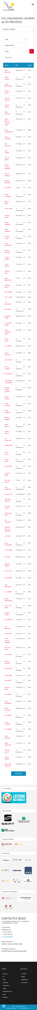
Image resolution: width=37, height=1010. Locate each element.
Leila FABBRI (8, 694)
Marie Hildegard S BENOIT (8, 332)
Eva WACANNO (8, 675)
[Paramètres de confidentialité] (3, 1006)
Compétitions (6, 985)
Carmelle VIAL (8, 494)
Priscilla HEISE (9, 297)
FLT (3, 976)
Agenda (23, 976)
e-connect (18, 1008)
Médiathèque (24, 979)
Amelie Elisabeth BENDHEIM (7, 166)
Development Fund (7, 991)
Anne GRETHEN (9, 619)
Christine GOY (8, 571)
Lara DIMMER (8, 729)
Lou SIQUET (8, 536)
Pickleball (5, 997)
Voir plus (18, 773)
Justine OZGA (8, 633)
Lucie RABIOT (8, 346)
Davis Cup (5, 973)
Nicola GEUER (8, 466)
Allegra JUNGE (8, 208)
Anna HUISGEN (8, 374)
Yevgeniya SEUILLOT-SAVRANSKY (8, 529)
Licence (30, 65)
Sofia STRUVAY (9, 668)
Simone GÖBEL (8, 445)
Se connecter (24, 982)
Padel (4, 994)
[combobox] (15, 45)
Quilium (29, 1008)
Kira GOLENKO (8, 578)
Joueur (6, 65)
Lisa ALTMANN (8, 550)
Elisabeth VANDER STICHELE (7, 389)
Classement (5, 982)
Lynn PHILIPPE (8, 360)
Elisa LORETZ (8, 715)
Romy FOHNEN (8, 292)
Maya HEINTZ (8, 680)
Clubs (4, 979)
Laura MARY (8, 187)
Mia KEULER (8, 309)
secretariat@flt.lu (8, 937)
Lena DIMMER (8, 591)
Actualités (23, 973)
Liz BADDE (7, 557)
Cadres (4, 988)
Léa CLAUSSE (8, 654)
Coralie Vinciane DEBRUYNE (7, 640)
